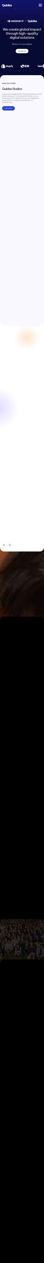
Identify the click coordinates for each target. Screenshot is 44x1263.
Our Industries (7, 1098)
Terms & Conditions (8, 1238)
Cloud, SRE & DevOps (10, 1006)
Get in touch (22, 947)
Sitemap (5, 1242)
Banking (5, 1101)
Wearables (6, 1075)
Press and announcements (11, 1147)
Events (4, 1170)
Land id (4, 1066)
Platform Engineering (9, 1012)
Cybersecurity (7, 1009)
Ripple (4, 1081)
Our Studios (6, 1000)
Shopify (5, 1060)
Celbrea (5, 1053)
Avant (4, 1047)
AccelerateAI (7, 983)
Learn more (8, 536)
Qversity (5, 1176)
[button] (4, 545)
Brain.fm (5, 1078)
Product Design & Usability (11, 1021)
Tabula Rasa (6, 1084)
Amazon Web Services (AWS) (12, 1127)
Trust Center (6, 1153)
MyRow (4, 1050)
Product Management (10, 1033)
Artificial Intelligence (9, 1003)
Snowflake (6, 1133)
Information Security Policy (11, 1150)
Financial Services (8, 1104)
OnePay (5, 1063)
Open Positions (12, 603)
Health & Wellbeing (9, 1107)
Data (4, 1015)
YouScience (6, 1056)
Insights (5, 1164)
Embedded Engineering (10, 1027)
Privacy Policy (7, 1235)
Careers (5, 1167)
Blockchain (6, 1030)
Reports (5, 1173)
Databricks (6, 1130)
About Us (5, 1144)
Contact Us (22, 51)
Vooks (4, 1069)
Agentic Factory (8, 986)
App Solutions (7, 1018)
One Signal (6, 1087)
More (4, 1250)
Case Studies (7, 1044)
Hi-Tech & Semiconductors (12, 1116)
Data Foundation (8, 989)
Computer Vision (8, 1072)
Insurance (5, 1110)
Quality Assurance (8, 1024)
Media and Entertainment (11, 1113)
